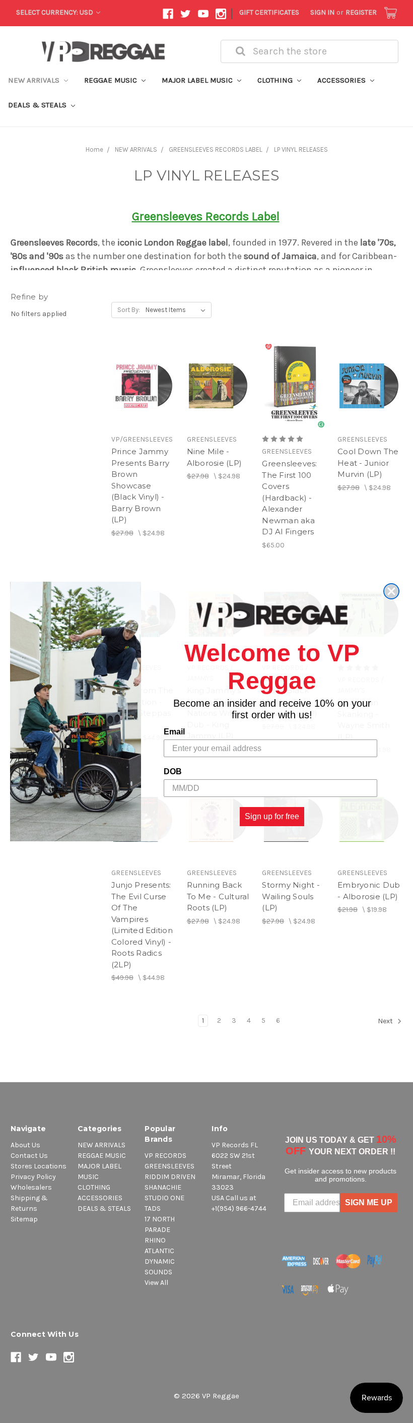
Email (174, 731)
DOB (173, 771)
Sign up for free (272, 816)
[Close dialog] (391, 591)
